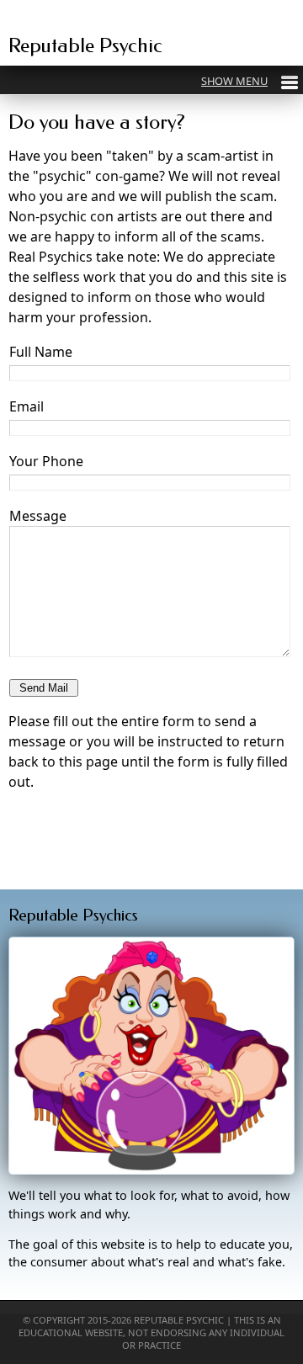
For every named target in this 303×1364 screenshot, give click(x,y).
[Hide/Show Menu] (249, 80)
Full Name (40, 351)
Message (37, 516)
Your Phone (46, 461)
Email (26, 406)
